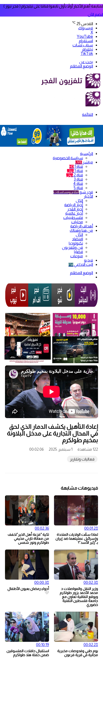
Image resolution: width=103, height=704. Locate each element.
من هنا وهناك (81, 230)
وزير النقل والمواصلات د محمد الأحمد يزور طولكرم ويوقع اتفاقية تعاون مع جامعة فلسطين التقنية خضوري (79, 597)
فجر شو (73, 192)
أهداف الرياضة (81, 226)
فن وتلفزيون (72, 247)
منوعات (76, 256)
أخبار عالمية (74, 213)
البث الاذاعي (80, 264)
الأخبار (88, 196)
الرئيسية (86, 153)
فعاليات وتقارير (82, 459)
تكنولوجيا (76, 243)
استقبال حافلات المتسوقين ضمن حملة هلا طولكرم (27, 653)
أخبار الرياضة (73, 205)
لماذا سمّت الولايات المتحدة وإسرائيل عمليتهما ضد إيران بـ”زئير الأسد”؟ (77, 538)
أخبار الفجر (75, 209)
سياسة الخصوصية (68, 158)
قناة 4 (78, 183)
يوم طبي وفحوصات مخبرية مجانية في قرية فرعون (77, 653)
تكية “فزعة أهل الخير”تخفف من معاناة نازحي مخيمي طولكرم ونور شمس (28, 538)
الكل (79, 200)
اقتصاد (77, 239)
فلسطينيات (73, 217)
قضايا (78, 252)
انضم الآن (95, 14)
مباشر (84, 162)
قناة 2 (74, 175)
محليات (77, 222)
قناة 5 (78, 188)
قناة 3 (78, 179)
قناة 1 (76, 166)
